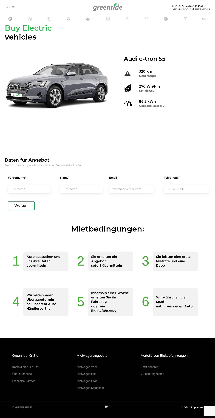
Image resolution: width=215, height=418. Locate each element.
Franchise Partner (23, 381)
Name (64, 178)
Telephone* (172, 178)
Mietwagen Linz (86, 373)
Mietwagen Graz (87, 381)
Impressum (198, 407)
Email (113, 178)
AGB (185, 407)
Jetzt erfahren (149, 367)
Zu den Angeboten (152, 373)
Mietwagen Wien (87, 367)
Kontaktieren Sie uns (25, 367)
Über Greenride (22, 373)
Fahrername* (17, 178)
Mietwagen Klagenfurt (90, 387)
